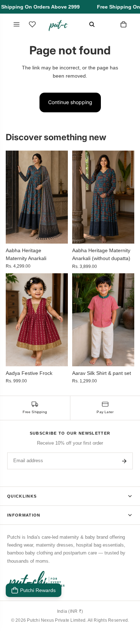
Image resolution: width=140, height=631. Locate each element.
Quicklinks (22, 496)
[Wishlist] (32, 24)
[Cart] (123, 24)
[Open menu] (16, 24)
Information (24, 515)
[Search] (92, 24)
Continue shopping (70, 102)
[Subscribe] (124, 461)
